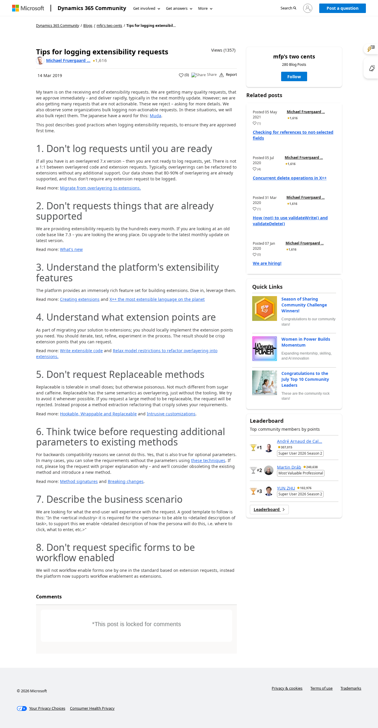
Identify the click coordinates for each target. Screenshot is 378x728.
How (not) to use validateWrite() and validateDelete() (290, 220)
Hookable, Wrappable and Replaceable (98, 414)
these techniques (208, 460)
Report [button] (231, 74)
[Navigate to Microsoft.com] (28, 8)
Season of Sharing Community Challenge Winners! (304, 305)
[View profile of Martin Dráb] (268, 470)
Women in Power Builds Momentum (305, 342)
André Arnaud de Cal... (299, 441)
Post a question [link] (343, 8)
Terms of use (321, 688)
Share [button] (212, 74)
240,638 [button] (312, 467)
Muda (155, 115)
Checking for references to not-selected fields (293, 135)
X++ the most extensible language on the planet (157, 299)
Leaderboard (267, 509)
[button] (288, 8)
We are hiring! (267, 263)
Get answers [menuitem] (177, 8)
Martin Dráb (289, 467)
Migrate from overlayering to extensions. (100, 188)
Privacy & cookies (287, 688)
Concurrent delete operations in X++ (290, 178)
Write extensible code (81, 350)
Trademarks (350, 688)
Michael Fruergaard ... (68, 60)
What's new (71, 249)
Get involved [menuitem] (144, 8)
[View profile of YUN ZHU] (268, 491)
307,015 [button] (286, 447)
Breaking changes (126, 481)
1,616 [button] (101, 60)
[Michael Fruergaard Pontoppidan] (40, 60)
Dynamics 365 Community (92, 8)
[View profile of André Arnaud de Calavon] (268, 447)
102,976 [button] (306, 488)
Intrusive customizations (171, 414)
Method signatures (79, 481)
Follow (294, 76)
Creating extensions (80, 299)
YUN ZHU (286, 488)
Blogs (87, 25)
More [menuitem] (203, 8)
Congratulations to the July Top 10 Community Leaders (305, 379)
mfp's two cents (109, 25)
